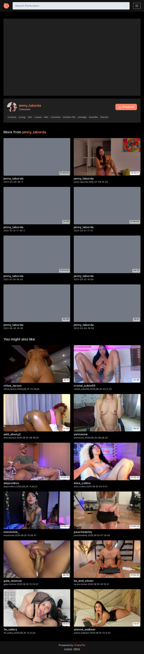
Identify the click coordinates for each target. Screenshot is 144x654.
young (22, 117)
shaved (104, 117)
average (82, 117)
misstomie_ (11, 532)
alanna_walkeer (85, 629)
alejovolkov (11, 483)
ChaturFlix (79, 645)
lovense (12, 117)
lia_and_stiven (83, 581)
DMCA (77, 649)
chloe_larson (13, 385)
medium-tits (69, 117)
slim (30, 117)
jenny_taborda (34, 132)
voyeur (38, 117)
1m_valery (10, 629)
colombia (55, 117)
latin (46, 117)
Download (128, 106)
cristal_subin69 (84, 385)
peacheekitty (83, 532)
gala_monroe (13, 581)
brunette (93, 117)
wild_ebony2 (12, 434)
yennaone (81, 434)
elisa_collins (82, 483)
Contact (68, 649)
